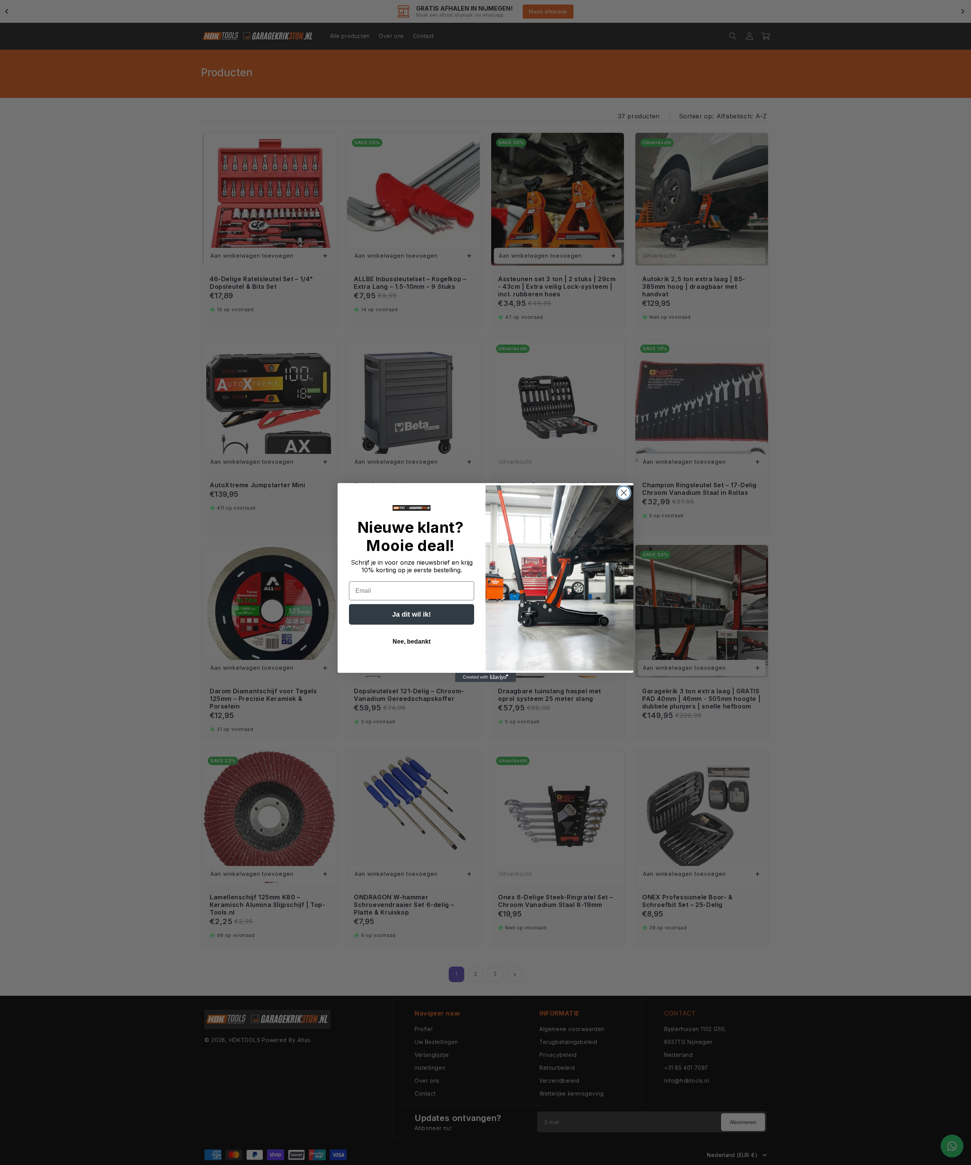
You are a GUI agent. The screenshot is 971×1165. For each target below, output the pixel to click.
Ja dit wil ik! (411, 614)
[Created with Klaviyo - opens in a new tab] (485, 677)
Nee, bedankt (412, 641)
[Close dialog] (623, 492)
